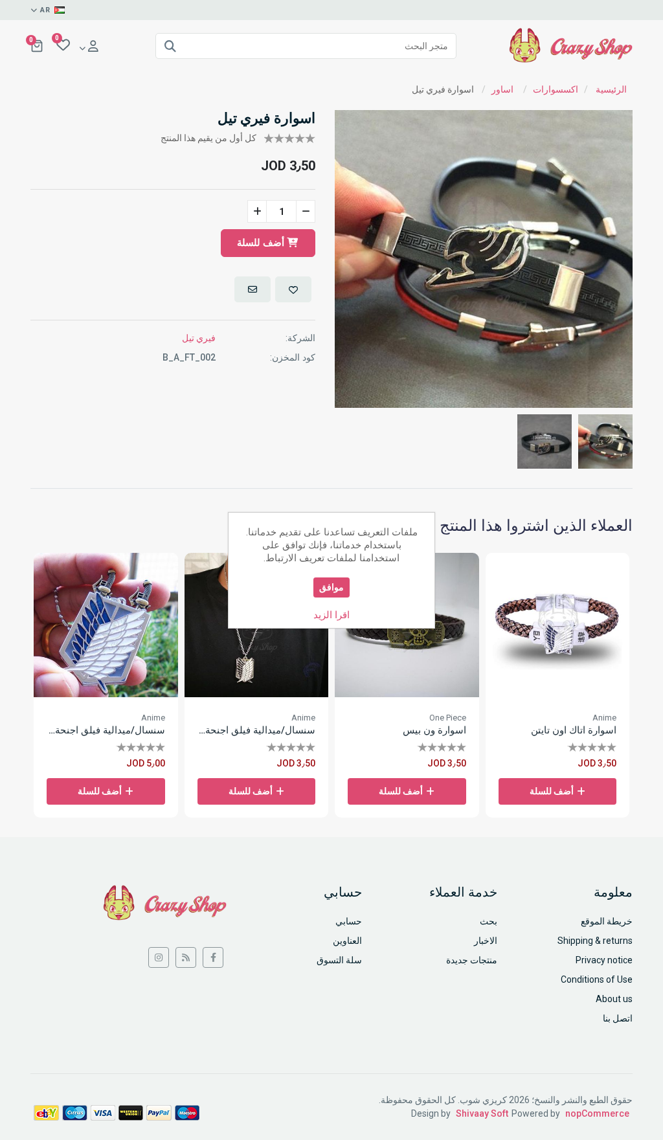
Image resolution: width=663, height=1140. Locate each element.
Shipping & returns (595, 940)
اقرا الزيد (331, 615)
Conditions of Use (597, 979)
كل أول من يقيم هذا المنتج (208, 138)
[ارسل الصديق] (252, 289)
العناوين (347, 940)
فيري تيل (199, 338)
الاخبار (485, 940)
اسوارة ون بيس (434, 730)
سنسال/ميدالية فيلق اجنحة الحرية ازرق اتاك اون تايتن (106, 730)
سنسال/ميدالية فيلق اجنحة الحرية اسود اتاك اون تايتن (256, 730)
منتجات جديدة (471, 960)
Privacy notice (604, 960)
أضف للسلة (262, 243)
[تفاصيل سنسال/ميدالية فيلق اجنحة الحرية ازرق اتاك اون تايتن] (106, 625)
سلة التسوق (339, 960)
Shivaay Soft (482, 1113)
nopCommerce (597, 1113)
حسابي (348, 921)
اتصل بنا (618, 1018)
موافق (331, 587)
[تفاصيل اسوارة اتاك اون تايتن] (558, 625)
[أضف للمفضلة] (293, 289)
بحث (488, 921)
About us (614, 999)
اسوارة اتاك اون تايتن (573, 730)
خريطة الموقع (607, 921)
